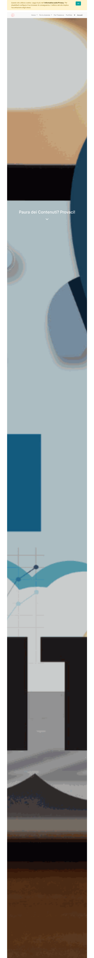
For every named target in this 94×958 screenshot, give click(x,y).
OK (78, 3)
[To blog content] (47, 219)
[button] (74, 15)
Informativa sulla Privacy (54, 3)
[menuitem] (59, 15)
